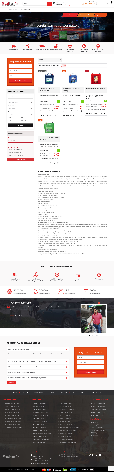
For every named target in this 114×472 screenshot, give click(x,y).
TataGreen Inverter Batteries (13, 427)
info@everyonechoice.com (41, 463)
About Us (25, 392)
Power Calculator (95, 392)
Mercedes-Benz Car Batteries (42, 433)
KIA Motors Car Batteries (40, 415)
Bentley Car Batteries (39, 409)
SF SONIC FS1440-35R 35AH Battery (72, 90)
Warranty (94, 433)
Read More (11, 382)
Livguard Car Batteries (98, 412)
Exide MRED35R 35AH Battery (95, 89)
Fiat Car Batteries (65, 421)
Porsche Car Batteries (66, 403)
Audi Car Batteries (38, 418)
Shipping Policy (95, 425)
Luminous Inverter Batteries (13, 403)
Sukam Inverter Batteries (12, 424)
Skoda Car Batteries (66, 436)
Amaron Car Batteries (98, 403)
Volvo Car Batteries (39, 443)
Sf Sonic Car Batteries (98, 406)
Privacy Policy (95, 422)
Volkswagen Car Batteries (68, 443)
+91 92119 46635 (43, 460)
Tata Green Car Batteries (99, 409)
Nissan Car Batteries (66, 433)
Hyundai (58, 29)
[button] (89, 335)
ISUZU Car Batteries (66, 412)
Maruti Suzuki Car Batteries (68, 430)
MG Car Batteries (65, 415)
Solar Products (25, 9)
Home (43, 29)
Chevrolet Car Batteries (40, 421)
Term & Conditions (97, 427)
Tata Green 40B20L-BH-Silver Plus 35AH (48, 90)
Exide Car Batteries (97, 415)
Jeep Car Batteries (38, 406)
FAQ (74, 392)
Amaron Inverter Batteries (12, 409)
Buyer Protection (96, 438)
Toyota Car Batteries (66, 440)
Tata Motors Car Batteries (41, 440)
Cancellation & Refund (98, 430)
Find (21, 125)
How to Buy (94, 435)
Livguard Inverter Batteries (13, 421)
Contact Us (63, 392)
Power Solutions (13, 9)
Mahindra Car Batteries (40, 430)
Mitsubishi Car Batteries (67, 409)
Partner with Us (38, 392)
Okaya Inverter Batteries (12, 406)
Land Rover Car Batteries (40, 412)
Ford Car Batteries (38, 424)
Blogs (82, 392)
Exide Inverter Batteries (12, 412)
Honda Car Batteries (66, 424)
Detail (49, 115)
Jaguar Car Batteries (39, 403)
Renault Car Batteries (39, 436)
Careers (51, 392)
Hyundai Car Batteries (39, 427)
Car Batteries (50, 29)
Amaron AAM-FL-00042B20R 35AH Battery (49, 139)
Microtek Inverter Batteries (13, 418)
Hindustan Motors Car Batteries (69, 427)
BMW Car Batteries (65, 418)
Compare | (43, 115)
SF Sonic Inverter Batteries (13, 415)
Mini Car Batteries (65, 406)
